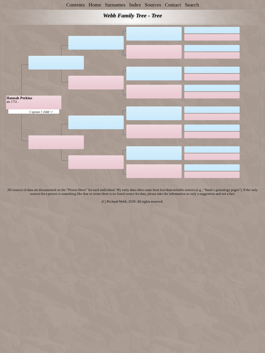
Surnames (115, 4)
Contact (173, 4)
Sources (153, 4)
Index (135, 4)
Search (192, 4)
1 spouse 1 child (39, 112)
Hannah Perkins (19, 98)
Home (95, 4)
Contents (75, 4)
